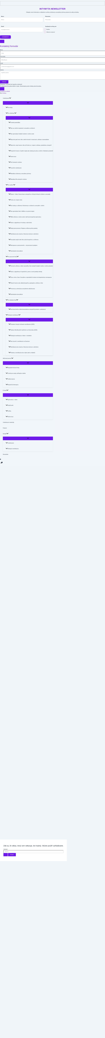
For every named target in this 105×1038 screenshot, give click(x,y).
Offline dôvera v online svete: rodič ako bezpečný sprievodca (25, 217)
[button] (10, 98)
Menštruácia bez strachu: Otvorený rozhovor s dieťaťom (24, 234)
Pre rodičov (10, 185)
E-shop (4, 390)
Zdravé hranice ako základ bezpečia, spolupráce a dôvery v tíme (26, 283)
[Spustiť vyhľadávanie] (5, 854)
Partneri (5, 428)
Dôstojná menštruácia (13, 315)
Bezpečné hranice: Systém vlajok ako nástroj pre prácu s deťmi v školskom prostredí (31, 150)
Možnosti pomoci (7, 358)
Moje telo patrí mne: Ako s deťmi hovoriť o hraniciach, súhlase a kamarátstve (29, 139)
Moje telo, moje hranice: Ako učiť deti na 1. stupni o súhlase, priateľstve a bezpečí (31, 145)
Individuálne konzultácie (16, 251)
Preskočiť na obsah (5, 91)
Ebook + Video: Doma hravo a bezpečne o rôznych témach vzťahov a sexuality (30, 194)
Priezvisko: (48, 16)
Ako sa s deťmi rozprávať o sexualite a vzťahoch (22, 128)
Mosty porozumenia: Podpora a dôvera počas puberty (23, 228)
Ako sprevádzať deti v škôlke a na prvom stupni (22, 211)
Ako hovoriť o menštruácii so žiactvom (20, 341)
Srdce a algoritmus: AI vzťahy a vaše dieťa (21, 222)
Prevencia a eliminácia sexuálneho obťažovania (22, 288)
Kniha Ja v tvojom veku (16, 200)
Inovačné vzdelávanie (16, 168)
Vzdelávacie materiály (8, 422)
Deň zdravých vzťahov (16, 162)
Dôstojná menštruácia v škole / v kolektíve (21, 335)
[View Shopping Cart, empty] (1, 463)
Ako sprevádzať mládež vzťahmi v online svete (22, 133)
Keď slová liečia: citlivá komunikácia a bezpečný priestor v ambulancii (28, 309)
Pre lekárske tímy (12, 300)
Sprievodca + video (12, 399)
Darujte (5, 433)
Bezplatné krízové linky (13, 367)
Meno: (2, 16)
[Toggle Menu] (28, 103)
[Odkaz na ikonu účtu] (0, 459)
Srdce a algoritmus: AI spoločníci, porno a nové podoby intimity (26, 271)
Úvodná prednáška (15, 122)
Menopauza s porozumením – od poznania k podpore (23, 245)
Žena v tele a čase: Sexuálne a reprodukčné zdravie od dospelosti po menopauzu (31, 277)
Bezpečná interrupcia (13, 384)
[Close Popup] (2, 41)
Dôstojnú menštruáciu (13, 448)
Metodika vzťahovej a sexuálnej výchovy (20, 173)
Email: (2, 26)
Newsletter (5, 454)
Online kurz (13, 156)
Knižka (9, 411)
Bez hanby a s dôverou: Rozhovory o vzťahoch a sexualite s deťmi (27, 205)
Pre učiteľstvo (11, 113)
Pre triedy (10, 107)
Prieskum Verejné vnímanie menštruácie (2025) (22, 324)
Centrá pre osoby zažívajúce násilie (17, 373)
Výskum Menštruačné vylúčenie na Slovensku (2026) (23, 330)
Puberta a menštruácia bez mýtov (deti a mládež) (22, 352)
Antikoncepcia (11, 379)
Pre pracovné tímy (12, 256)
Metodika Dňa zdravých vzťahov (18, 179)
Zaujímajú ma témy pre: (51, 26)
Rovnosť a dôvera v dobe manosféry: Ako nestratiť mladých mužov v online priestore (31, 266)
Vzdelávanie (6, 98)
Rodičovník (10, 405)
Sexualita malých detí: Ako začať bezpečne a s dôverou (24, 239)
